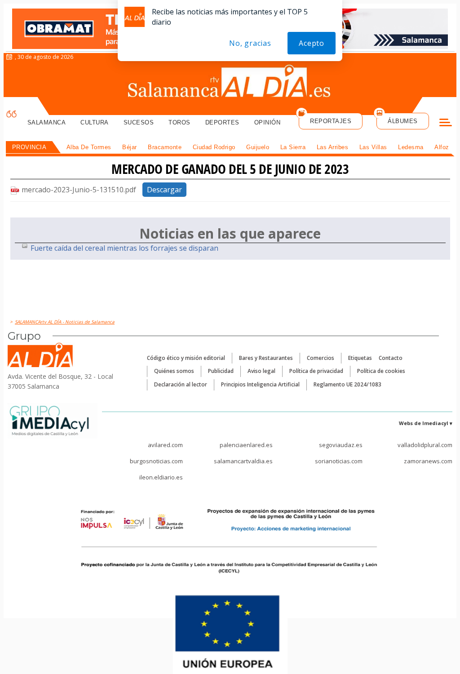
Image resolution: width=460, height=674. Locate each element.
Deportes (222, 122)
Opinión (267, 122)
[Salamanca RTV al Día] (230, 83)
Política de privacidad (316, 371)
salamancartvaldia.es (243, 461)
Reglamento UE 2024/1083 (347, 384)
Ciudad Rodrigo (214, 147)
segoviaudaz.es (341, 445)
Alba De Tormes (88, 147)
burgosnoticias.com (156, 461)
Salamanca (46, 122)
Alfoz (441, 147)
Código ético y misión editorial (186, 358)
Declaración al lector (180, 384)
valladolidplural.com (425, 445)
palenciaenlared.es (246, 445)
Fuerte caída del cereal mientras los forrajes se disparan (124, 248)
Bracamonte (164, 147)
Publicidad (221, 371)
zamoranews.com (428, 461)
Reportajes (330, 121)
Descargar (164, 190)
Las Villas (373, 147)
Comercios (320, 358)
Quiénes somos (174, 371)
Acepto (311, 43)
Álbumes (403, 121)
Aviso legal (261, 371)
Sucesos (139, 122)
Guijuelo (257, 147)
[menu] (446, 123)
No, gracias (250, 43)
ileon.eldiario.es (161, 477)
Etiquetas (360, 358)
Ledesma (411, 147)
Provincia (29, 147)
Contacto (390, 358)
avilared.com (165, 445)
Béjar (129, 147)
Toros (179, 122)
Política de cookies (381, 371)
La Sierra (293, 147)
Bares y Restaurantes (266, 358)
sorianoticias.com (339, 461)
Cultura (94, 122)
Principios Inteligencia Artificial (260, 384)
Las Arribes (333, 147)
